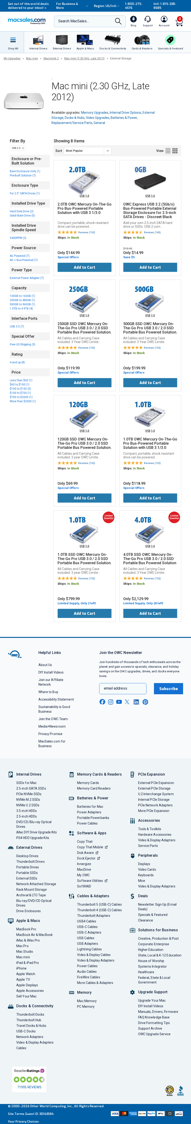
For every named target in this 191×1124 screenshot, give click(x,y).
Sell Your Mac (26, 996)
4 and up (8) (17, 362)
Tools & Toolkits (149, 829)
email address (115, 688)
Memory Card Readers (94, 788)
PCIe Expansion (151, 774)
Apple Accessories (30, 991)
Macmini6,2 (51, 58)
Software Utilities (90, 881)
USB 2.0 (16, 148)
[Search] (118, 22)
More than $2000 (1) (23, 401)
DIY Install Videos (51, 672)
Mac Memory (87, 1001)
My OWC (83, 875)
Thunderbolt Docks (30, 1014)
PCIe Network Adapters (155, 805)
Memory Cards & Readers (99, 774)
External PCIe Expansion (156, 783)
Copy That (84, 841)
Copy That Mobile (90, 847)
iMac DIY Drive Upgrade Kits (36, 832)
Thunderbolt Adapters (93, 916)
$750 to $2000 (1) (21, 397)
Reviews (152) (86, 232)
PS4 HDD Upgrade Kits (32, 838)
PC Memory (86, 1006)
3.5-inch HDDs (26, 811)
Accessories (149, 820)
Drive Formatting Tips (154, 1023)
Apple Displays (27, 985)
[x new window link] (128, 702)
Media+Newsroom (52, 726)
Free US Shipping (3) (22, 344)
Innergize (84, 864)
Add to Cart (84, 267)
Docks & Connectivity (34, 1006)
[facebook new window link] (102, 702)
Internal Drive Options (125, 112)
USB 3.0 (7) (17, 326)
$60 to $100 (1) (19, 384)
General (99, 123)
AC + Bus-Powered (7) (24, 260)
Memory (84, 992)
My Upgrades (12, 58)
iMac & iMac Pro (28, 940)
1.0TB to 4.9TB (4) (21, 308)
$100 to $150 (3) (20, 388)
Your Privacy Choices (23, 1122)
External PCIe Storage (154, 788)
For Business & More (67, 6)
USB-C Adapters (89, 932)
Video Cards (147, 869)
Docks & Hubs (75, 118)
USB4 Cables (86, 921)
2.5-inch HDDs (26, 816)
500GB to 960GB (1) (22, 304)
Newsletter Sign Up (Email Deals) (157, 907)
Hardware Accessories (155, 834)
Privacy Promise (50, 734)
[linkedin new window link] (137, 702)
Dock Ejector (86, 858)
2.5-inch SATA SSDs (31, 788)
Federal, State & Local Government (154, 980)
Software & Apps (91, 833)
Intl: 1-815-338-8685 (164, 6)
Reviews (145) (152, 232)
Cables (21, 1048)
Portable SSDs (27, 873)
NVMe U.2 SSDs (27, 805)
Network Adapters (29, 1037)
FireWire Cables (88, 977)
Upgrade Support (153, 992)
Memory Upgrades (94, 112)
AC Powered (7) (20, 256)
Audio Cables (87, 971)
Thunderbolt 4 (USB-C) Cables (99, 910)
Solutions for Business (158, 930)
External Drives (29, 847)
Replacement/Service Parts (71, 123)
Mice (141, 881)
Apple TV (23, 979)
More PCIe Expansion (154, 811)
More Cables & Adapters (95, 983)
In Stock (73, 237)
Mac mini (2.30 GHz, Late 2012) (84, 58)
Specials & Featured (153, 915)
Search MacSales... (73, 21)
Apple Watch (25, 974)
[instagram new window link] (110, 702)
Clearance (145, 920)
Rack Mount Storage (31, 889)
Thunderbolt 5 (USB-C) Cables (99, 904)
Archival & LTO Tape (31, 895)
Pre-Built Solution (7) (23, 175)
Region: (105, 6)
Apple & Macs (28, 920)
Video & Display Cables (94, 955)
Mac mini (32, 58)
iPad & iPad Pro (27, 963)
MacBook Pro (26, 929)
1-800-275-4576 (134, 6)
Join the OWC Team (53, 719)
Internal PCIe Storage (154, 799)
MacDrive (84, 869)
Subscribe (168, 688)
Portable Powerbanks (93, 818)
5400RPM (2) (18, 238)
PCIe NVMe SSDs (28, 794)
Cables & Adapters (93, 896)
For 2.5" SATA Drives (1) (25, 193)
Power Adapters (89, 812)
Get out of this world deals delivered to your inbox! (28, 6)
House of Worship (151, 961)
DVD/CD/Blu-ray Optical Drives (33, 824)
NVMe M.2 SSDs (28, 799)
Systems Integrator (152, 966)
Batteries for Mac (90, 806)
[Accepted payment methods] (146, 1114)
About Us (45, 665)
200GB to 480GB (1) (22, 300)
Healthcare (146, 972)
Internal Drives (28, 774)
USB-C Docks (26, 1031)
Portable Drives (27, 867)
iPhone (21, 968)
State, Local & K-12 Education (160, 955)
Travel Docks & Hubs (31, 1026)
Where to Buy (48, 692)
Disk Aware (85, 853)
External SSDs (26, 878)
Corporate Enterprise (153, 944)
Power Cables (87, 823)
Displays (144, 864)
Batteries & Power (124, 118)
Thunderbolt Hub (28, 1020)
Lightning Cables (89, 949)
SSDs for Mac (26, 783)
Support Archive (150, 1028)
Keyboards (146, 875)
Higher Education (150, 950)
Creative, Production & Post (158, 938)
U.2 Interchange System (156, 794)
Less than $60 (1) (21, 380)
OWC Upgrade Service (154, 1034)
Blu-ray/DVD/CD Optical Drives (33, 903)
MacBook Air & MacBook (34, 935)
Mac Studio (24, 951)
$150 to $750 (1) (20, 393)
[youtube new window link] (119, 702)
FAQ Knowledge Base (154, 1017)
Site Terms (16, 1114)
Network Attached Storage (36, 884)
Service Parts (148, 846)
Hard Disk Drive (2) (22, 211)
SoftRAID (84, 886)
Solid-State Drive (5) (22, 215)
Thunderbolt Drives (30, 861)
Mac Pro (22, 946)
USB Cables (85, 938)
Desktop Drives (27, 856)
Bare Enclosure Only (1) (25, 171)
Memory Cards (88, 783)
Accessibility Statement (56, 699)
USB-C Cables (87, 927)
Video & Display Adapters (35, 1042)
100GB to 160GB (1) (22, 296)
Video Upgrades (97, 118)
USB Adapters (87, 943)
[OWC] (27, 21)
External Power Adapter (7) (27, 278)
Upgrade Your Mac (152, 1000)
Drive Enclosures (28, 911)
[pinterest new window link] (145, 702)
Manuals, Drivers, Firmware (158, 1012)
